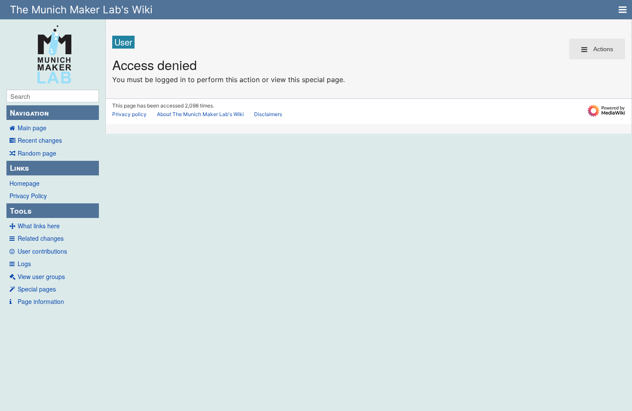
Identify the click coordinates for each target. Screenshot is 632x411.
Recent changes (40, 140)
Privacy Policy (28, 195)
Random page (37, 153)
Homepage (24, 183)
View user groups (41, 276)
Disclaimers (268, 114)
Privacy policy (129, 114)
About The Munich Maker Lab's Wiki (200, 114)
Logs (24, 263)
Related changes (41, 238)
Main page (32, 127)
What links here (39, 225)
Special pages (37, 289)
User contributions (42, 251)
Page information (41, 301)
